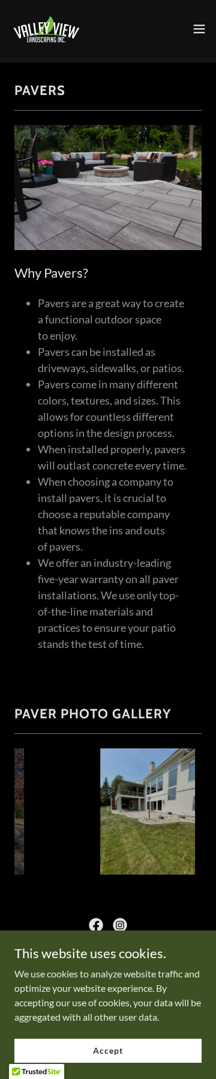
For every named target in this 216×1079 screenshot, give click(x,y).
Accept (107, 1050)
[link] (46, 29)
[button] (199, 29)
